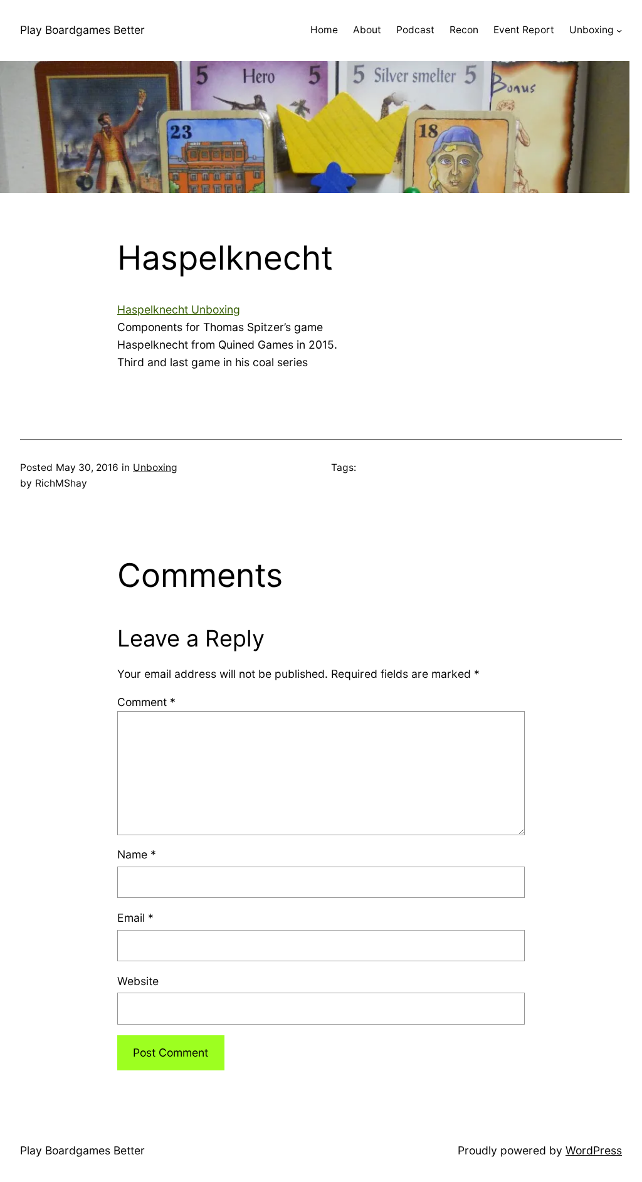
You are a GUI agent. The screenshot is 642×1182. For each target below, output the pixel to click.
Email (135, 917)
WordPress (594, 1150)
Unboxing (155, 467)
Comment (146, 702)
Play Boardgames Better (82, 29)
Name (136, 854)
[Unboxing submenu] (619, 30)
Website (138, 981)
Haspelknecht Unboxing (178, 309)
